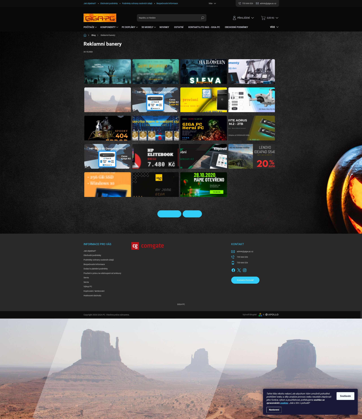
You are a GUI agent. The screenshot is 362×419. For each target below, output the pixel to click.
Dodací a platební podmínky (96, 269)
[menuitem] (91, 27)
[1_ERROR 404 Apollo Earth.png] (107, 126)
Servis (86, 277)
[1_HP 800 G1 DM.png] (107, 154)
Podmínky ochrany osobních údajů (137, 3)
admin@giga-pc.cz (245, 251)
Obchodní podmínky (109, 3)
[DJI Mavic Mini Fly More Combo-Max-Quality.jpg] (251, 98)
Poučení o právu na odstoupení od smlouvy (102, 273)
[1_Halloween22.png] (155, 69)
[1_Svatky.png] (203, 182)
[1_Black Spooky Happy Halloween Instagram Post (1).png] (203, 69)
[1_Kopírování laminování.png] (203, 154)
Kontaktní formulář (245, 280)
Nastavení (274, 409)
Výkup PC (88, 286)
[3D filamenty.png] (251, 69)
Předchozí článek (170, 214)
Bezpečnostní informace (167, 3)
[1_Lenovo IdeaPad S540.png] (251, 154)
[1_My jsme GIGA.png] (155, 182)
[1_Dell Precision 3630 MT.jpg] (203, 98)
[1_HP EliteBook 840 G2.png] (155, 154)
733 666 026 (242, 257)
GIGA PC (181, 304)
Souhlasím (345, 396)
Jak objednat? (90, 3)
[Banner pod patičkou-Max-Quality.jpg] (107, 98)
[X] (239, 270)
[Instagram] (245, 270)
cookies (284, 403)
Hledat (203, 18)
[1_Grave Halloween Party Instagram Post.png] (107, 69)
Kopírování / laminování (94, 291)
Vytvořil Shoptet (250, 314)
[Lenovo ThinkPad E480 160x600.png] (107, 182)
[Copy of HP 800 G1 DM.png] (155, 98)
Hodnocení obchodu (92, 295)
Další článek (191, 214)
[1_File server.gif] (155, 126)
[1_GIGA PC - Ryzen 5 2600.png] (203, 126)
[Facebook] (233, 270)
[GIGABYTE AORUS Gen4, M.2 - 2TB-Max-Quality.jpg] (251, 126)
